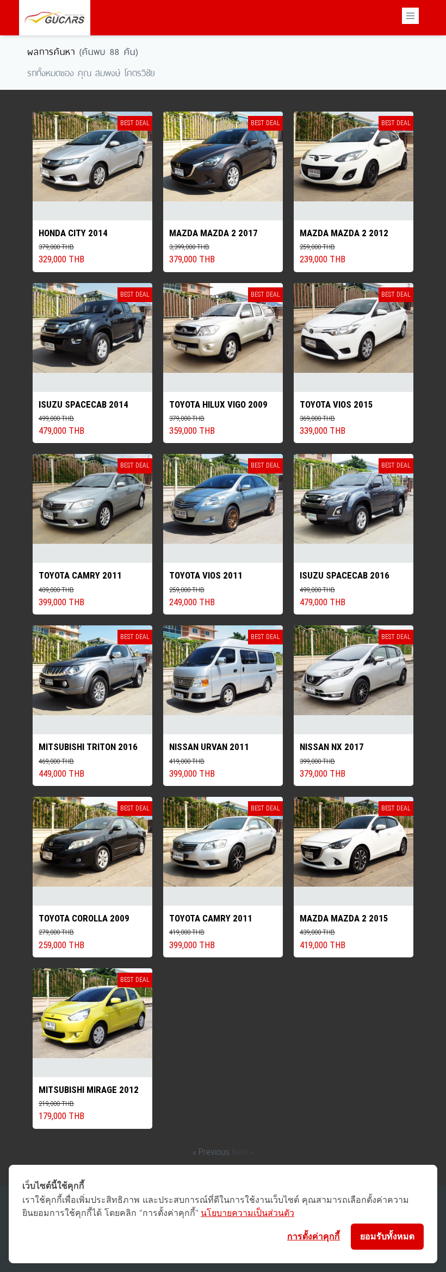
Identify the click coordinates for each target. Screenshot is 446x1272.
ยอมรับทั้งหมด (387, 1236)
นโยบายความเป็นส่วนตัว (247, 1212)
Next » (243, 1151)
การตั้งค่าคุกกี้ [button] (313, 1236)
